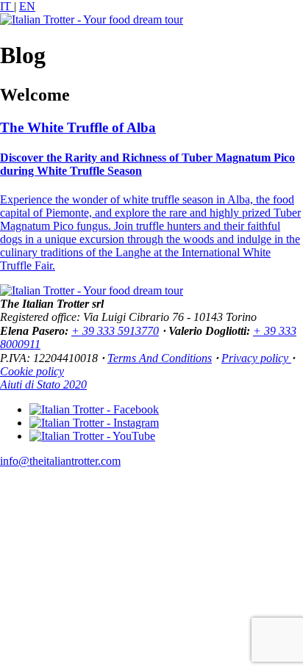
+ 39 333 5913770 (115, 331)
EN (27, 6)
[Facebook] (94, 409)
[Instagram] (94, 422)
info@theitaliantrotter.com (60, 461)
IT (7, 6)
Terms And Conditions (159, 358)
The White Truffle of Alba (78, 127)
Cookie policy (32, 371)
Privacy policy (256, 358)
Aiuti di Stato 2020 (43, 384)
